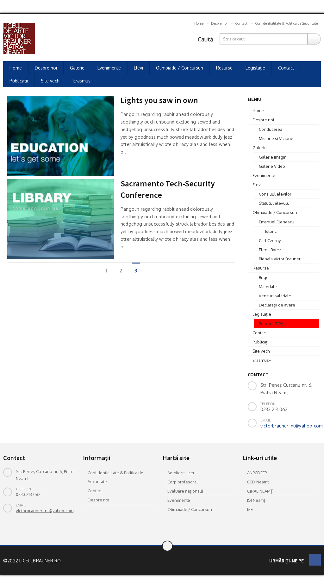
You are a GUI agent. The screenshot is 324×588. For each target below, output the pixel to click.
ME (250, 509)
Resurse (224, 67)
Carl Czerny (270, 240)
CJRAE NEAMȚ (260, 491)
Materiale (268, 286)
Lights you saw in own (159, 100)
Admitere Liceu (181, 472)
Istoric (271, 231)
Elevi (138, 67)
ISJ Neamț (256, 500)
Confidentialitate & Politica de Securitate (286, 23)
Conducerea (270, 129)
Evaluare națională (185, 491)
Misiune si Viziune (276, 138)
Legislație (255, 67)
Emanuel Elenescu (276, 221)
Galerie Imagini (273, 157)
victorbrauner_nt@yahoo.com (291, 425)
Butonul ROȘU (272, 323)
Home (198, 23)
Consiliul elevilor (275, 194)
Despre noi (219, 23)
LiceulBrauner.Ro (40, 560)
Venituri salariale (275, 295)
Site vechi (50, 80)
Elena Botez (270, 249)
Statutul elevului (274, 203)
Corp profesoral (182, 481)
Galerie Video (272, 166)
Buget (264, 277)
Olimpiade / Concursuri (179, 67)
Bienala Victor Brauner (280, 258)
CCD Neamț (258, 481)
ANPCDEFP (257, 472)
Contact (241, 23)
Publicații (18, 80)
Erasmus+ (83, 80)
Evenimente (109, 67)
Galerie (77, 67)
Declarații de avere (277, 304)
